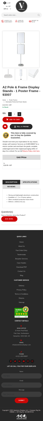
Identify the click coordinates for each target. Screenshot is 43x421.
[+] (19, 114)
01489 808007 (8, 21)
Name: (21, 371)
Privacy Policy (21, 290)
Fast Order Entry (21, 250)
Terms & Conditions (21, 294)
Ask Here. (9, 219)
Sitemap (21, 302)
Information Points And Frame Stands (16, 102)
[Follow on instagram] (32, 361)
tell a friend (22, 126)
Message (21, 390)
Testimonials (21, 254)
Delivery (21, 286)
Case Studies (21, 263)
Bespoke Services (21, 259)
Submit (21, 400)
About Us (21, 246)
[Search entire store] (39, 15)
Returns (21, 298)
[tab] (11, 182)
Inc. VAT (8, 6)
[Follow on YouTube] (24, 361)
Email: (21, 380)
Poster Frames (13, 100)
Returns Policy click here (30, 151)
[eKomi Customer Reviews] (22, 312)
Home (4, 100)
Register (21, 21)
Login (19, 20)
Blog (21, 275)
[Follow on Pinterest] (28, 361)
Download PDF (21, 267)
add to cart (14, 119)
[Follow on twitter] (15, 361)
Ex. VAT (8, 3)
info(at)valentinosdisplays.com (21, 345)
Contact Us (21, 271)
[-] (10, 114)
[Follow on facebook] (11, 361)
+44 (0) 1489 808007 (21, 356)
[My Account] (16, 20)
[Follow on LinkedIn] (19, 361)
